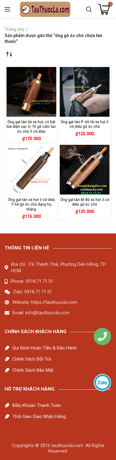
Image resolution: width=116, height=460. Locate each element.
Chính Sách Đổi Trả (31, 359)
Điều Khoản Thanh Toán (36, 405)
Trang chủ (14, 29)
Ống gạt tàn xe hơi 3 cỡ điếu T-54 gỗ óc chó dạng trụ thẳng (31, 204)
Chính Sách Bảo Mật (33, 370)
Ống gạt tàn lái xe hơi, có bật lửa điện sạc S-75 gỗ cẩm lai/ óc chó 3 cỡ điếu (31, 127)
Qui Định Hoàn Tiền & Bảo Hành (44, 348)
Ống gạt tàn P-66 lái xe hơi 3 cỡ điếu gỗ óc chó (85, 124)
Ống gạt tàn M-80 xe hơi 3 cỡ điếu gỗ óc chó (84, 202)
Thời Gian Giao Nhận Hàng (39, 416)
